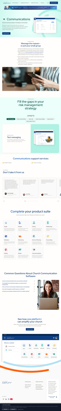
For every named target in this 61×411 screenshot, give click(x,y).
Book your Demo (27, 386)
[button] (16, 3)
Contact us (27, 387)
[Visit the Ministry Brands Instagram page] (9, 399)
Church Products (15, 2)
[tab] (10, 119)
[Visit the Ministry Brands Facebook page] (3, 399)
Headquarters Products (25, 2)
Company (42, 2)
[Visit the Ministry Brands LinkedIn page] (6, 399)
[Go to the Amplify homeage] (7, 3)
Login (48, 2)
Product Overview (28, 384)
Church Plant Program (39, 386)
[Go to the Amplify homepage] (7, 382)
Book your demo (54, 2)
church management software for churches (34, 51)
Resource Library (38, 384)
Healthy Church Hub (34, 2)
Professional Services (39, 389)
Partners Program (39, 387)
